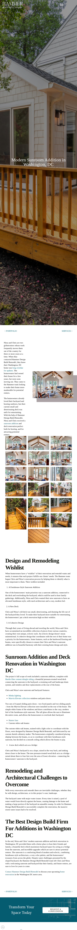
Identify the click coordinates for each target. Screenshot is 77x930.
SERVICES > (67, 331)
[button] (61, 5)
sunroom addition (11, 423)
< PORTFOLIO (11, 331)
